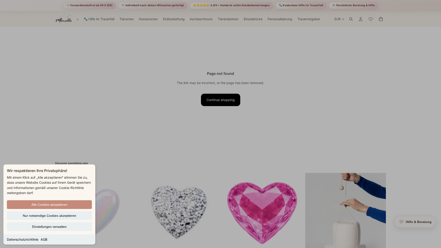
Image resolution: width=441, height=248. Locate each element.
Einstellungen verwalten (49, 226)
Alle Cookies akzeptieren (49, 204)
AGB (44, 239)
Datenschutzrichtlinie (22, 239)
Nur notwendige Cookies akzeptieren (49, 215)
